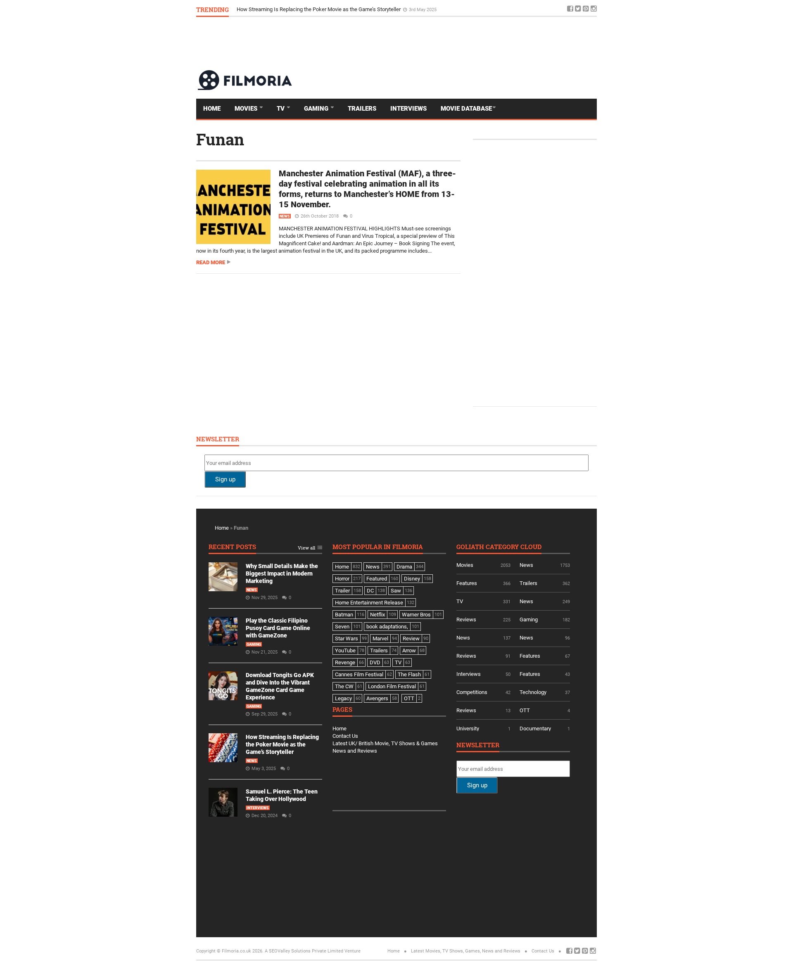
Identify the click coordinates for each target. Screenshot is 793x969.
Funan (220, 139)
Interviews (408, 108)
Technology (533, 692)
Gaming (317, 108)
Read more (210, 262)
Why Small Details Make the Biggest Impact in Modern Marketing (282, 573)
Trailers (362, 108)
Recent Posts (232, 547)
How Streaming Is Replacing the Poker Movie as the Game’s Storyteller (319, 9)
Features (466, 583)
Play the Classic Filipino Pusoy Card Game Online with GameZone (278, 628)
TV (281, 108)
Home (212, 108)
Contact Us (345, 736)
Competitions (471, 692)
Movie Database (466, 108)
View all (306, 548)
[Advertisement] (446, 43)
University (467, 728)
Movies (247, 108)
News (285, 216)
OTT (525, 710)
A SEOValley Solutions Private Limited (304, 951)
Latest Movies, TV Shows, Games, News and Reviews (465, 951)
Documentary (535, 728)
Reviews (466, 619)
